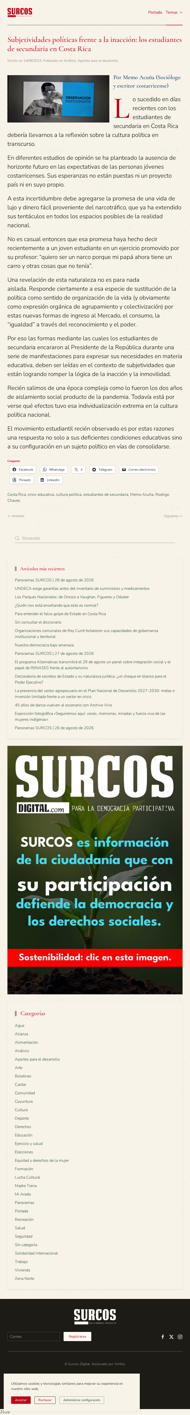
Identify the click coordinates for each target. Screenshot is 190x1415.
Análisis (70, 60)
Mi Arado (23, 1194)
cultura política (68, 494)
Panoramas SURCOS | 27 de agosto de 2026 (54, 653)
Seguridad (23, 1236)
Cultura (21, 1110)
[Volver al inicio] (19, 12)
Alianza (21, 1034)
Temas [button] (172, 12)
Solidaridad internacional (36, 1253)
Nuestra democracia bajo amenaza (44, 645)
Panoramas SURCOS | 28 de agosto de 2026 (54, 580)
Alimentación (26, 1042)
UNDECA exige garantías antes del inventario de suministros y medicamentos (82, 588)
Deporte (22, 1118)
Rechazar (45, 1400)
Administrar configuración (81, 1400)
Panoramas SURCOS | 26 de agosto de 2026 (54, 728)
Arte (18, 1067)
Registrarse (77, 1336)
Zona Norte (24, 1278)
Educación (23, 1135)
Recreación (24, 1219)
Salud (20, 1228)
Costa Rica (16, 494)
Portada (155, 12)
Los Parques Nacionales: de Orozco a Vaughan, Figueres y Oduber (72, 597)
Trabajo (21, 1261)
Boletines (23, 1076)
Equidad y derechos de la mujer (42, 1160)
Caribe (20, 1084)
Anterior (18, 516)
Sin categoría (26, 1245)
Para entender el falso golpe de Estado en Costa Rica (60, 614)
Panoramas (24, 1202)
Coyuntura (24, 1101)
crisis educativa (41, 494)
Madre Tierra (26, 1186)
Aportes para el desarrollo (98, 60)
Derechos (23, 1127)
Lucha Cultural (27, 1177)
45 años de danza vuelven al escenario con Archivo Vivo (63, 705)
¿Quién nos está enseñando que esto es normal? (56, 605)
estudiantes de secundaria (105, 494)
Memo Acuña (141, 494)
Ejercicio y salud (29, 1143)
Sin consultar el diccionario (38, 622)
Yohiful (120, 1364)
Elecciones (24, 1152)
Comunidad (25, 1093)
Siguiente (171, 516)
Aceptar (21, 1400)
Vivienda (22, 1270)
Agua (19, 1025)
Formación (24, 1169)
